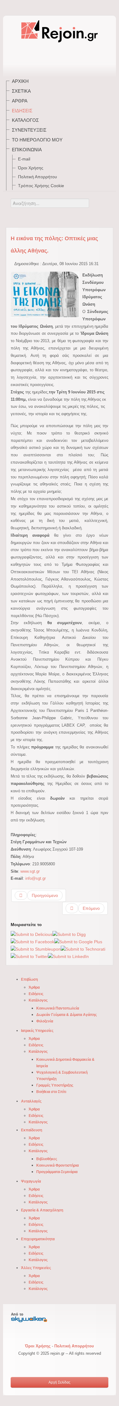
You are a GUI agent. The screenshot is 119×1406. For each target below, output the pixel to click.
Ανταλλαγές (31, 1101)
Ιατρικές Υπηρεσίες (37, 1031)
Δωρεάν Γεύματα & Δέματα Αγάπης (66, 1015)
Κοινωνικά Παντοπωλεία (57, 1008)
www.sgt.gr (30, 871)
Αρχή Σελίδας (59, 1382)
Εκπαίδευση (31, 1130)
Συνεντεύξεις (29, 130)
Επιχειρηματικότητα (38, 1239)
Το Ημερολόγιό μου (37, 139)
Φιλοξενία (44, 1021)
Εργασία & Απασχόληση (42, 1210)
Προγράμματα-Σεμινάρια (57, 1172)
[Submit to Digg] (69, 934)
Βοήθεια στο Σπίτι (51, 1092)
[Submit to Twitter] (29, 956)
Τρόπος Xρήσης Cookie (41, 185)
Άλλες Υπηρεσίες (36, 1268)
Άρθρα (19, 100)
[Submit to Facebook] (32, 941)
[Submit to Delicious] (31, 934)
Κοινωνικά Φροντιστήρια (57, 1165)
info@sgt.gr (35, 878)
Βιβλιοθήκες (46, 1159)
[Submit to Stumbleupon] (36, 949)
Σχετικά (21, 91)
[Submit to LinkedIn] (68, 956)
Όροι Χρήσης (30, 167)
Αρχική (20, 81)
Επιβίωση (29, 979)
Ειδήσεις (22, 110)
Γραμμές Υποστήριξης (54, 1085)
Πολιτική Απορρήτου (37, 176)
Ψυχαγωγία (31, 1181)
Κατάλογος (25, 120)
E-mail (24, 158)
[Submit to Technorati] (83, 949)
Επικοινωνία (27, 149)
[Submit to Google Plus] (78, 941)
